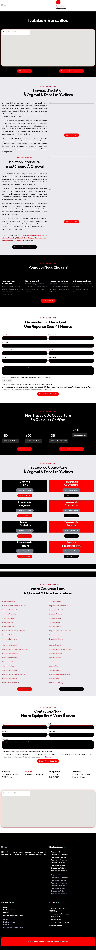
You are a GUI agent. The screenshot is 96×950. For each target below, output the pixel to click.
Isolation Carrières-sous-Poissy (59, 674)
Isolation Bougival (55, 670)
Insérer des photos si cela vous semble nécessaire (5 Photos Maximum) (26, 377)
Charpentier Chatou (9, 662)
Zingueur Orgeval (55, 601)
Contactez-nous (61, 6)
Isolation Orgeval (55, 645)
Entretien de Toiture (58, 868)
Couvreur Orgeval (8, 601)
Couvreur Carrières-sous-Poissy (13, 631)
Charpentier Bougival (9, 670)
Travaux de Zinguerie (58, 857)
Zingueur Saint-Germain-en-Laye (60, 606)
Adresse (5, 342)
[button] (24, 71)
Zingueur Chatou (55, 618)
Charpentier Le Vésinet (10, 653)
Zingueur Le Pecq (55, 635)
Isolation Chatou (54, 662)
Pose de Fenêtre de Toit (59, 871)
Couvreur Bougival (8, 626)
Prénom (51, 335)
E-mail (4, 357)
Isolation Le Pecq (54, 678)
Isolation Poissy (54, 666)
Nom (4, 335)
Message (5, 365)
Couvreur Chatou (8, 618)
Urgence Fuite (56, 852)
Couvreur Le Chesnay (9, 639)
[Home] (4, 5)
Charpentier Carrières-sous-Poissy (14, 674)
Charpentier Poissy (8, 666)
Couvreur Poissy (8, 622)
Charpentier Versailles (10, 657)
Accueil (5, 907)
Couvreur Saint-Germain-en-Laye (14, 606)
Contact (6, 912)
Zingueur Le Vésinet (56, 610)
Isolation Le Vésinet (55, 653)
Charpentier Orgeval (9, 645)
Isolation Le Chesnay (56, 683)
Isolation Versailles (55, 657)
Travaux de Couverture (59, 855)
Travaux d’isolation (58, 863)
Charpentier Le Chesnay (10, 683)
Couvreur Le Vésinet (9, 610)
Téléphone (52, 357)
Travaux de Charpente (59, 860)
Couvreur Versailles (9, 614)
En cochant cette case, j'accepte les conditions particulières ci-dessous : (47, 387)
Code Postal (6, 350)
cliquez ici (48, 390)
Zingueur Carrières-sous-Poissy (60, 631)
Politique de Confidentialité (13, 915)
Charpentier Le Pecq (9, 678)
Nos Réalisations (9, 910)
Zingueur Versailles (55, 614)
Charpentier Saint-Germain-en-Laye (15, 649)
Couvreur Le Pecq (8, 635)
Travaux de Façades (58, 865)
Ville (50, 350)
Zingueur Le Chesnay (56, 639)
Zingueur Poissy (54, 622)
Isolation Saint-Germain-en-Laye (60, 649)
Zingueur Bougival (55, 626)
